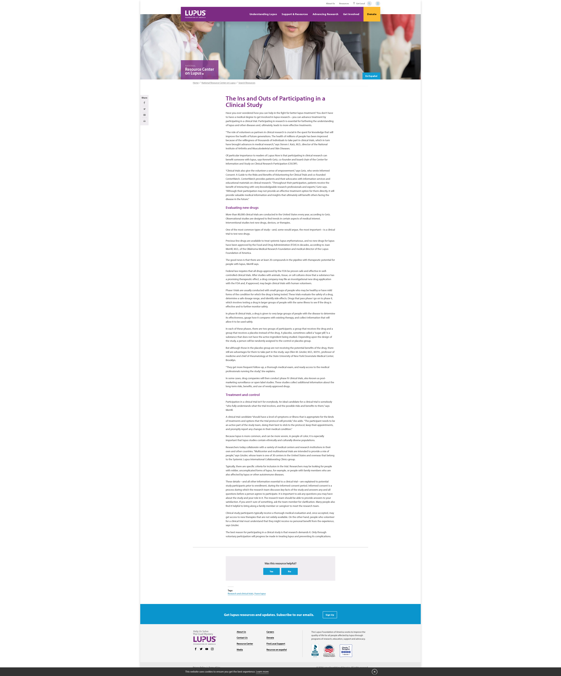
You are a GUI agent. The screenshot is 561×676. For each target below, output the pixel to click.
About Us (330, 3)
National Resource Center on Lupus (218, 83)
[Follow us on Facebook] (195, 649)
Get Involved (351, 14)
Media (240, 649)
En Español (371, 76)
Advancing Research (325, 14)
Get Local (360, 3)
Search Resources (246, 83)
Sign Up (330, 614)
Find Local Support (275, 643)
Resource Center (245, 643)
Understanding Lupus (263, 14)
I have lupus (260, 593)
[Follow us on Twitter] (201, 649)
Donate (371, 14)
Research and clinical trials (240, 593)
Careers (270, 631)
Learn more (262, 671)
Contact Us (242, 637)
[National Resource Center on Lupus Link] (199, 70)
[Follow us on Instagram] (212, 649)
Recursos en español (276, 649)
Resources (344, 3)
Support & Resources (295, 14)
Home (196, 83)
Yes (271, 571)
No (289, 571)
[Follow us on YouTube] (206, 649)
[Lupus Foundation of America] (195, 14)
